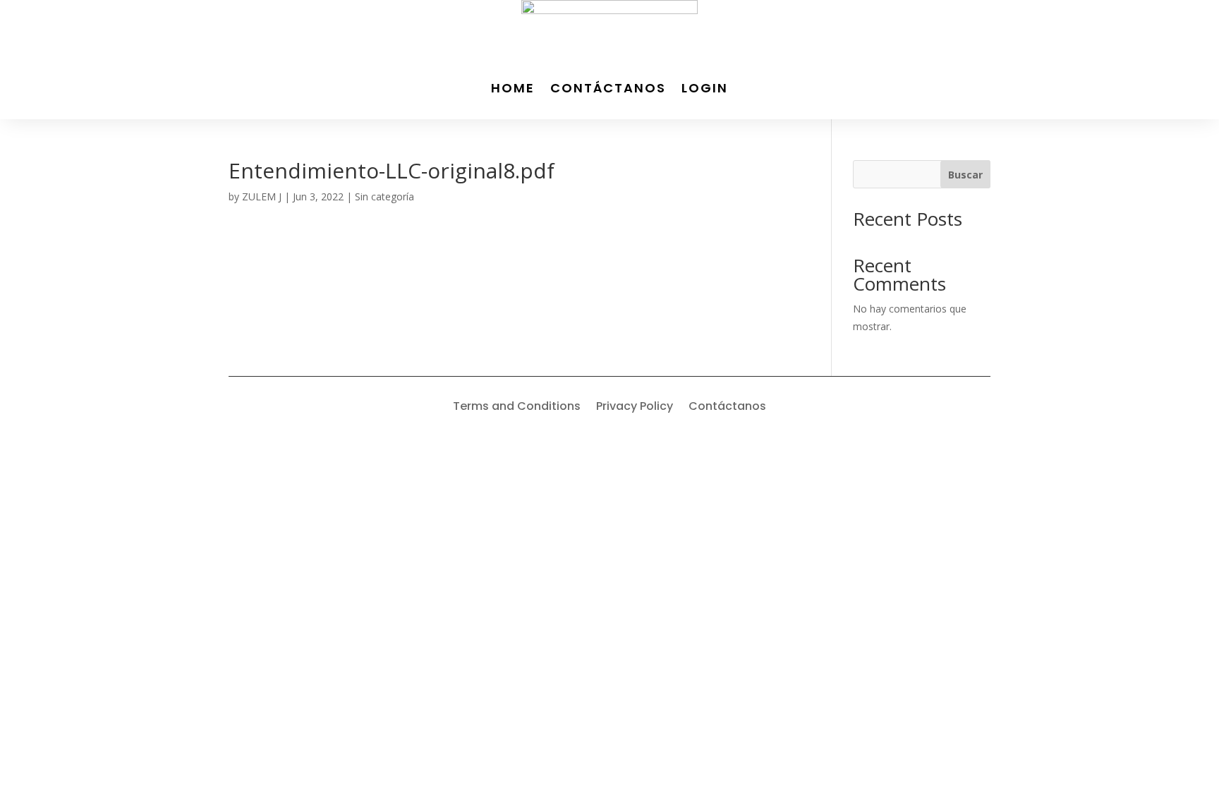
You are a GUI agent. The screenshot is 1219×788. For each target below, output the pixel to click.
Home (513, 88)
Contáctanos (608, 88)
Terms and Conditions (517, 407)
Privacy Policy (634, 407)
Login (704, 88)
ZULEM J (261, 196)
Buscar (965, 174)
